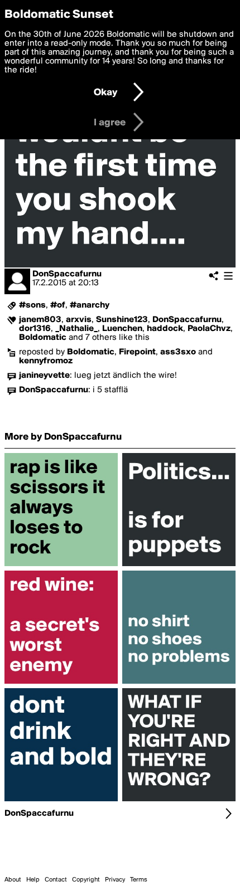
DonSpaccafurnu (67, 274)
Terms (138, 879)
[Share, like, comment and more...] (61, 566)
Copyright (86, 879)
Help (33, 879)
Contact (56, 879)
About (12, 879)
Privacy (115, 879)
